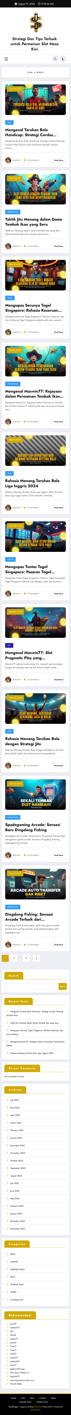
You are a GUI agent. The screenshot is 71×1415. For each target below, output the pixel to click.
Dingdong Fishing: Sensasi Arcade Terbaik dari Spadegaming (29, 917)
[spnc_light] (63, 58)
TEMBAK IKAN (13, 212)
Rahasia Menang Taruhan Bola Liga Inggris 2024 (32, 483)
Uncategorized (16, 1299)
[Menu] (6, 59)
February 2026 (16, 1130)
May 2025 (14, 1198)
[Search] (55, 58)
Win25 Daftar (16, 1383)
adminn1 (17, 160)
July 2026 (14, 1100)
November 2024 (17, 1228)
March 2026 (15, 1122)
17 (26, 958)
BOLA (9, 122)
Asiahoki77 (15, 1327)
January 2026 (16, 1138)
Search (14, 976)
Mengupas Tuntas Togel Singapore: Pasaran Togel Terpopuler (28, 569)
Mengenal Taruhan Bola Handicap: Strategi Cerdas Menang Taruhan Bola (29, 132)
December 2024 (17, 1221)
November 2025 (17, 1153)
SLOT (9, 645)
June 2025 (14, 1190)
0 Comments (33, 160)
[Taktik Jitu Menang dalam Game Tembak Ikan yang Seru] (35, 189)
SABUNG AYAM (17, 1269)
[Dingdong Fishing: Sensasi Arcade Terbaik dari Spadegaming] (35, 883)
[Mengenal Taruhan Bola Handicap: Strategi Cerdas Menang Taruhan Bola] (35, 99)
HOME (13, 1398)
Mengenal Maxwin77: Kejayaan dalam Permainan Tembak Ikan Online (33, 394)
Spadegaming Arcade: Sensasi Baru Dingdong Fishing (32, 827)
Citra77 (13, 1342)
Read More (58, 160)
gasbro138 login (17, 1369)
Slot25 (13, 1335)
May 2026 (14, 1107)
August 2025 (16, 1175)
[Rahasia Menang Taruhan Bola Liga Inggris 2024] (35, 450)
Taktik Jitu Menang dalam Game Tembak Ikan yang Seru (33, 222)
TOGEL (10, 298)
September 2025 (17, 1168)
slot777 (13, 1324)
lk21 (12, 1331)
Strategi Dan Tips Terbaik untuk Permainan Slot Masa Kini (35, 44)
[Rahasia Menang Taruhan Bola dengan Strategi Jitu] (35, 708)
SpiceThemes (35, 1409)
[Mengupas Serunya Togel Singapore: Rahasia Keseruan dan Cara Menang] (35, 275)
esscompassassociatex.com (22, 1380)
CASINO (10, 559)
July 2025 (14, 1183)
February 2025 (16, 1206)
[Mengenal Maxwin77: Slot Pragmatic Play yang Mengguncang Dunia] (35, 622)
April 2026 (15, 1115)
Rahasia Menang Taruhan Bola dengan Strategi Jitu (32, 741)
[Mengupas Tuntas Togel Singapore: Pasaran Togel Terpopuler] (35, 536)
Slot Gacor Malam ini (19, 1372)
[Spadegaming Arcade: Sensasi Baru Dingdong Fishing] (35, 794)
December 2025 (17, 1145)
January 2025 (16, 1213)
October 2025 (16, 1160)
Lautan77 (14, 1338)
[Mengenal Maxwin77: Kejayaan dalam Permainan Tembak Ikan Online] (35, 361)
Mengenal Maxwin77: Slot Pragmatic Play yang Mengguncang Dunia (28, 655)
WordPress (38, 1406)
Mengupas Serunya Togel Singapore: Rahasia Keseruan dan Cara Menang (31, 308)
